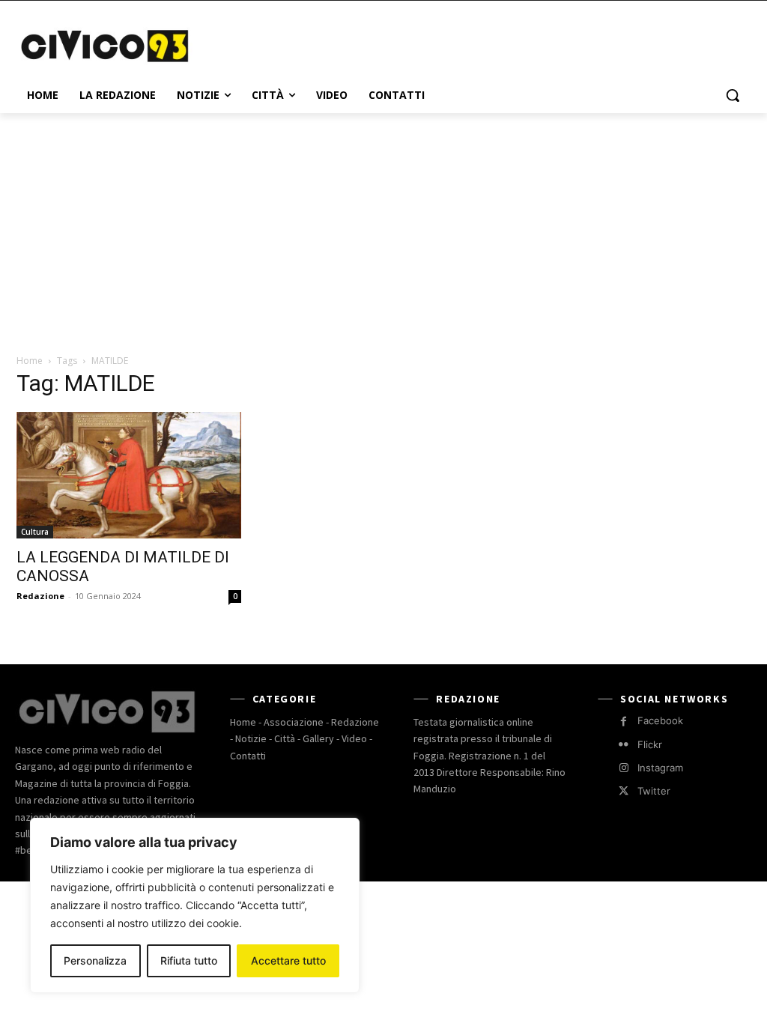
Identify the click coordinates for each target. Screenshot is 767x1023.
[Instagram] (623, 768)
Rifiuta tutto (188, 960)
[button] (733, 95)
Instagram (660, 768)
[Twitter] (623, 791)
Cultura (35, 531)
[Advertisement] (367, 44)
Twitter (653, 791)
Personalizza (95, 960)
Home (29, 360)
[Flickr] (623, 744)
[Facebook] (623, 721)
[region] (195, 905)
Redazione (40, 595)
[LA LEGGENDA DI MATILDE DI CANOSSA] (128, 475)
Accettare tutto (288, 960)
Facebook (660, 720)
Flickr (649, 744)
